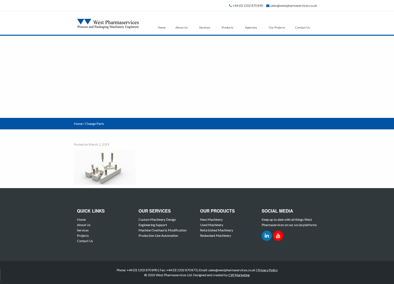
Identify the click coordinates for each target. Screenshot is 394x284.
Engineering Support (153, 225)
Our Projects (277, 27)
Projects (83, 235)
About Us (181, 27)
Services (204, 27)
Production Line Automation (158, 235)
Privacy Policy (268, 270)
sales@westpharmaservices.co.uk (293, 5)
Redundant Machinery (215, 235)
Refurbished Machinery (216, 230)
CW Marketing (239, 275)
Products (228, 27)
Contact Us (302, 27)
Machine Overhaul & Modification (163, 230)
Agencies (251, 27)
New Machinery (211, 219)
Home (162, 27)
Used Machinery (211, 225)
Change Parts (94, 123)
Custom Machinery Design (157, 219)
